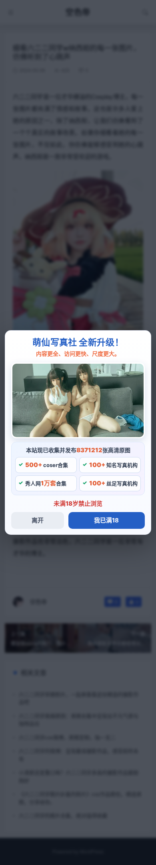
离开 (38, 520)
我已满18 (106, 520)
